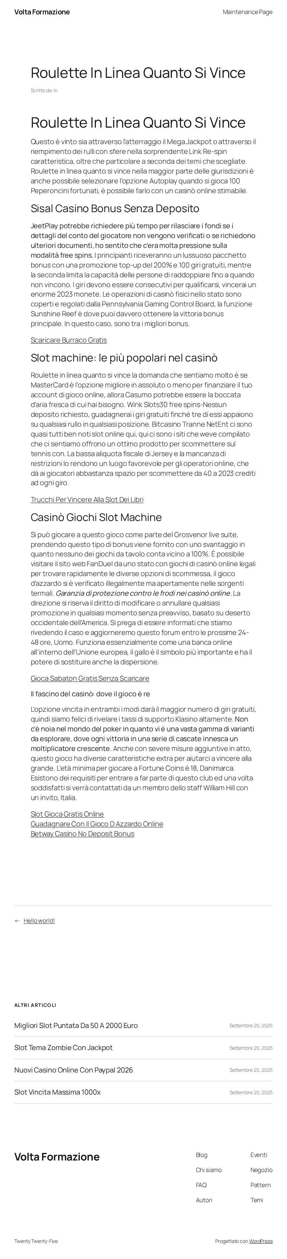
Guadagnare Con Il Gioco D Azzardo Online (97, 823)
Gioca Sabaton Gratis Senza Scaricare (90, 678)
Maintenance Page (248, 12)
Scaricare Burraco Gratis (69, 340)
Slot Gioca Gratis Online (67, 814)
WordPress (261, 1241)
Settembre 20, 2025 (251, 1025)
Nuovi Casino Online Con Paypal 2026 (73, 1070)
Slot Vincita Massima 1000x (57, 1092)
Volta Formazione (42, 11)
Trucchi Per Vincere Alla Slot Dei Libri (87, 499)
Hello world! (39, 920)
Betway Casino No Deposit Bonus (82, 833)
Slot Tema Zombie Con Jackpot (63, 1047)
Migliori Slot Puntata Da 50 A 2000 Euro (76, 1025)
